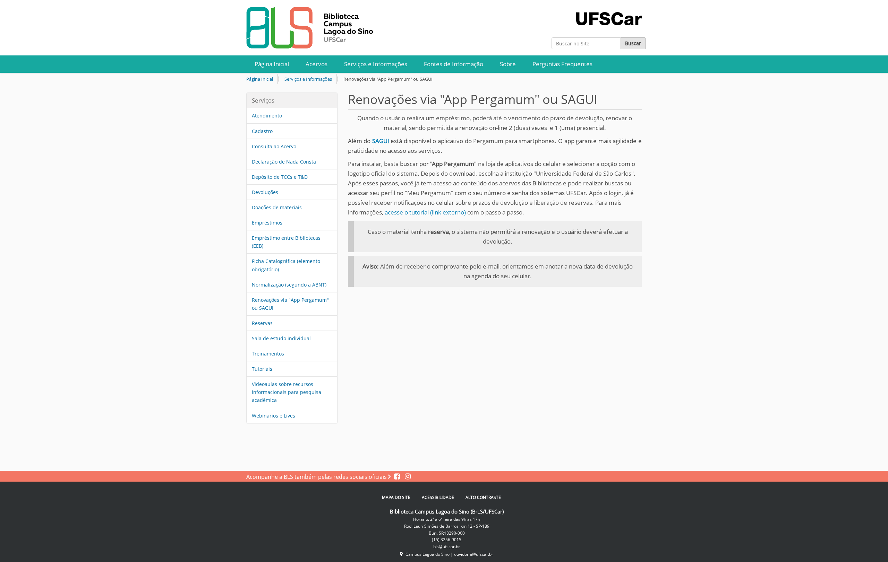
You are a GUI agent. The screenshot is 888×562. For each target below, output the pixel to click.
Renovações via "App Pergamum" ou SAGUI (290, 304)
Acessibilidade (438, 497)
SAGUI (380, 141)
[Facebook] (397, 477)
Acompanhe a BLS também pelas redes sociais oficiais (317, 477)
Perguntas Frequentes (562, 64)
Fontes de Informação (453, 64)
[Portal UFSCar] (609, 12)
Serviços (263, 100)
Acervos (316, 64)
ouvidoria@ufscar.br (473, 554)
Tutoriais (262, 369)
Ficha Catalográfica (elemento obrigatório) (286, 265)
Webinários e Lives (273, 415)
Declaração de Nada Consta (284, 161)
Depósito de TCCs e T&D (280, 177)
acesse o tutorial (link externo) (425, 212)
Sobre (508, 64)
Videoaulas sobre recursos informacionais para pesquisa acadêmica (286, 392)
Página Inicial (272, 64)
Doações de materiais (277, 207)
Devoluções (265, 192)
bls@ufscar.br (446, 547)
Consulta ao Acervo (274, 146)
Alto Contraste (483, 497)
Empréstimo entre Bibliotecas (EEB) (286, 242)
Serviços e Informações (375, 64)
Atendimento (267, 115)
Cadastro (262, 131)
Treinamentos (268, 353)
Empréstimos (267, 222)
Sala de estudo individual (281, 338)
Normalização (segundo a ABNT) (289, 284)
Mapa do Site (396, 497)
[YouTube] (406, 477)
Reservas (262, 323)
